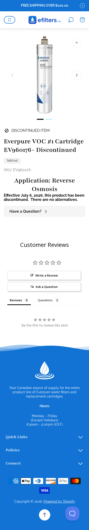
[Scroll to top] (44, 515)
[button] (40, 119)
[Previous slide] (12, 75)
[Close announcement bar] (82, 5)
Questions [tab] (45, 300)
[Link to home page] (44, 370)
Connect (13, 463)
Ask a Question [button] (47, 287)
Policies (13, 450)
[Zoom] (76, 42)
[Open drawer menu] (9, 20)
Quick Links (17, 436)
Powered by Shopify (59, 501)
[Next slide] (76, 75)
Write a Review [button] (46, 275)
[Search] (71, 20)
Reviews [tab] (16, 300)
